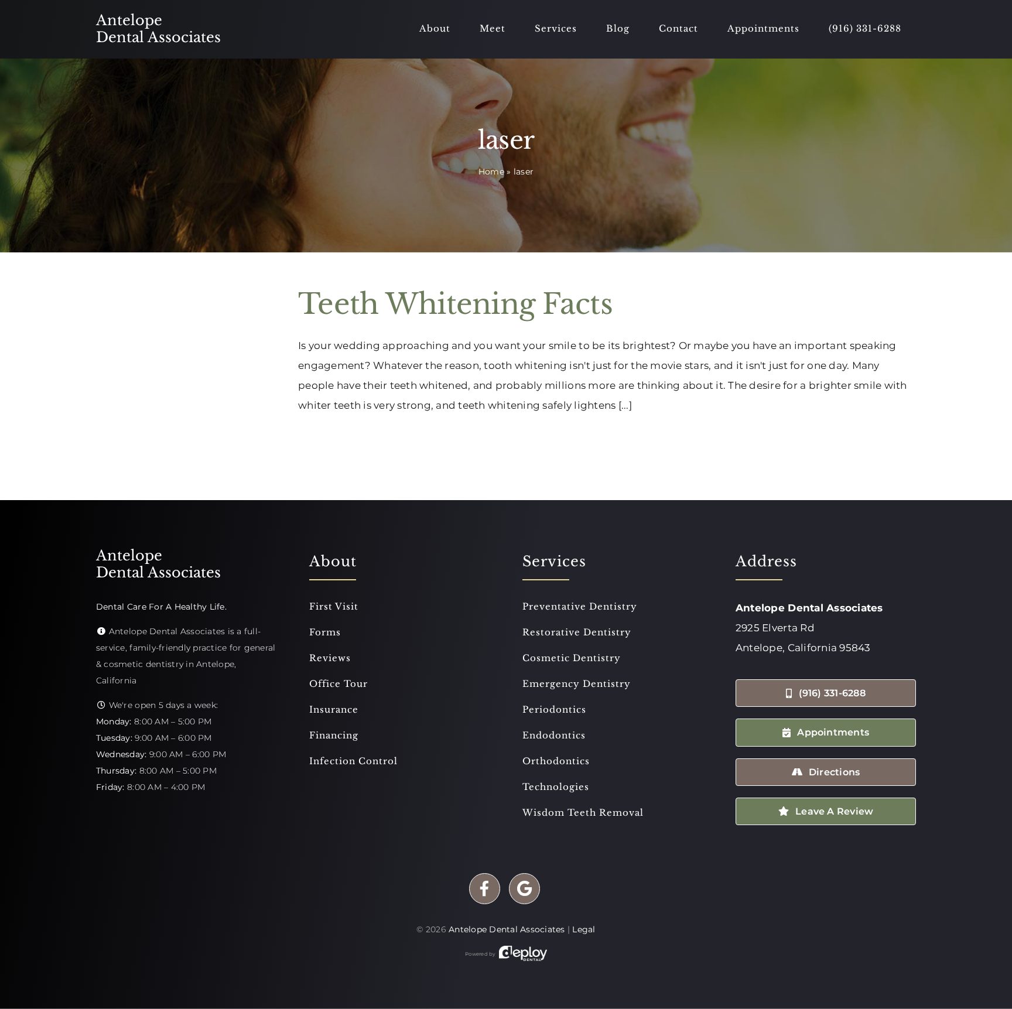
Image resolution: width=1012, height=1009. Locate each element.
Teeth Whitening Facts (455, 303)
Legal (583, 929)
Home (491, 171)
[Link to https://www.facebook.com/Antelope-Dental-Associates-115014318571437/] (484, 888)
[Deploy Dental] (523, 954)
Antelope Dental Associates (507, 929)
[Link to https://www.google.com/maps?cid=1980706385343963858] (524, 888)
